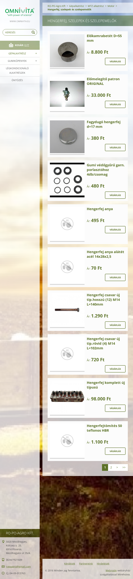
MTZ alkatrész (96, 6)
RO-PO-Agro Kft (56, 6)
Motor (111, 6)
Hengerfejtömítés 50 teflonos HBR (104, 428)
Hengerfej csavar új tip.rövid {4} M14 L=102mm (103, 343)
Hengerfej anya (100, 209)
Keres (34, 32)
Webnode (111, 570)
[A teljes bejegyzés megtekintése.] (67, 51)
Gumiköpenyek (17, 60)
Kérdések (69, 563)
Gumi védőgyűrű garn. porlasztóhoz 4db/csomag (106, 170)
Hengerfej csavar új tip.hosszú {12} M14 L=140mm (103, 300)
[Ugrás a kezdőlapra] (20, 9)
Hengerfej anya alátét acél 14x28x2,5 (105, 254)
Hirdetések (103, 563)
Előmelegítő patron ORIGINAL (103, 81)
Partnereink (86, 563)
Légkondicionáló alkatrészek (17, 70)
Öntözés (17, 80)
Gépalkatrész (17, 53)
